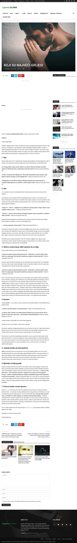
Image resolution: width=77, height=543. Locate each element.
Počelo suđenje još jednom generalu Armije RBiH (69, 175)
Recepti (30, 13)
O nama (31, 1)
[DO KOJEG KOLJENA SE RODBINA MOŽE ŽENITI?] (9, 450)
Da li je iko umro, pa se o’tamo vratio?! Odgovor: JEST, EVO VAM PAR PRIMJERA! (42, 458)
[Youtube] (74, 1)
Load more (63, 141)
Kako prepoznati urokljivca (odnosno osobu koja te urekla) (57, 189)
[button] (73, 13)
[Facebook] (64, 1)
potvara (7, 390)
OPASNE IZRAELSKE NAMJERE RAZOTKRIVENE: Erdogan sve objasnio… (68, 114)
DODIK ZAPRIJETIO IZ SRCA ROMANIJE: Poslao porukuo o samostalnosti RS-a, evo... (68, 121)
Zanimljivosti (44, 13)
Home (3, 20)
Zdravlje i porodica (56, 13)
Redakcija (7, 68)
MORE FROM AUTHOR (19, 442)
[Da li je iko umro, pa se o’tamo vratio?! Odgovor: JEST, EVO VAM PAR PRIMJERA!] (42, 450)
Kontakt (27, 1)
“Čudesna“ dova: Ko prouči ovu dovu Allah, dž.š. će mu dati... (57, 175)
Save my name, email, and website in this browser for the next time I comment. (22, 501)
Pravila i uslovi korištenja (40, 1)
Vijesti (17, 13)
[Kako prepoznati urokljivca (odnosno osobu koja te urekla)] (58, 182)
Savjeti (36, 13)
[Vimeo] (69, 1)
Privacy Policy (21, 1)
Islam (23, 13)
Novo (11, 13)
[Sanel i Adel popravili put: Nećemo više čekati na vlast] (56, 107)
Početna (15, 1)
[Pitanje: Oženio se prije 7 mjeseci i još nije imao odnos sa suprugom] (56, 129)
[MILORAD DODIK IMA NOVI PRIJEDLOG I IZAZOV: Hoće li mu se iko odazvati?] (70, 154)
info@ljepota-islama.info (32, 533)
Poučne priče (6, 17)
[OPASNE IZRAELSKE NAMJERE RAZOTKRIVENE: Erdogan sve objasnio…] (56, 114)
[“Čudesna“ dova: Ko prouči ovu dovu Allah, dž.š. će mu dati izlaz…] (58, 169)
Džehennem (30, 407)
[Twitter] (67, 1)
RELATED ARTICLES (7, 442)
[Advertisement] (25, 92)
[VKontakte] (72, 1)
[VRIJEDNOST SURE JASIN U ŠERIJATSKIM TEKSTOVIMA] (56, 136)
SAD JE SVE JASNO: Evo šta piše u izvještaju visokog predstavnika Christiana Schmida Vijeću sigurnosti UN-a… (39, 435)
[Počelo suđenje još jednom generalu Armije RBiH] (70, 169)
